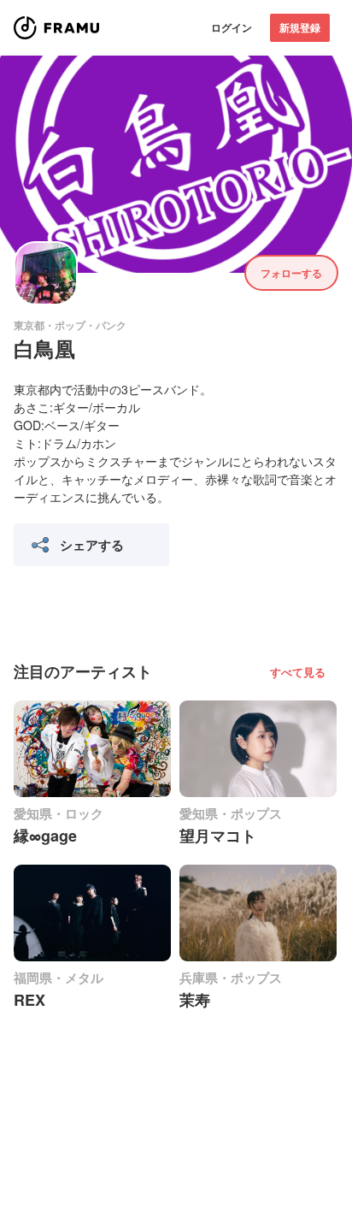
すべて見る (298, 672)
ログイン (231, 27)
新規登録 (299, 27)
